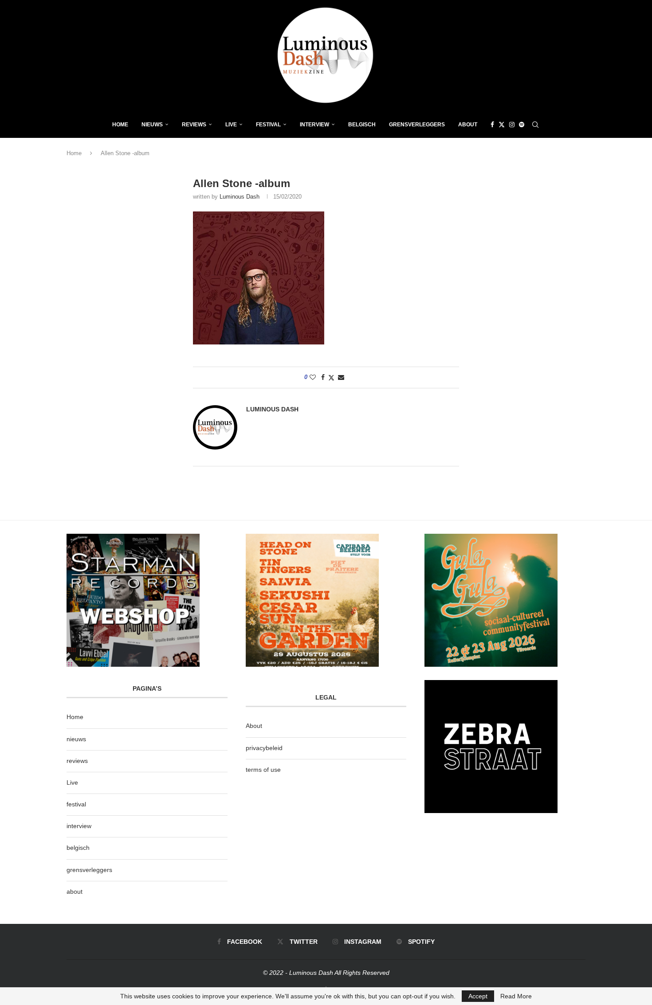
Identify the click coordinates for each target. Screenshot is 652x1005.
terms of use (263, 769)
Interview (314, 124)
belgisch (78, 847)
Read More (516, 996)
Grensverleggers (417, 124)
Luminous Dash (239, 196)
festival (76, 804)
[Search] (535, 124)
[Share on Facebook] (323, 377)
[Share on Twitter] (331, 377)
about (74, 891)
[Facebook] (492, 124)
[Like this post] (313, 377)
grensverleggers (89, 869)
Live (231, 124)
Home (120, 124)
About (467, 124)
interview (79, 825)
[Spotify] (521, 124)
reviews (77, 760)
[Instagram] (512, 124)
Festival (268, 124)
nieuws (152, 124)
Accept (477, 996)
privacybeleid (264, 747)
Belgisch (362, 124)
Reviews (194, 124)
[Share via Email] (341, 377)
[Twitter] (502, 124)
